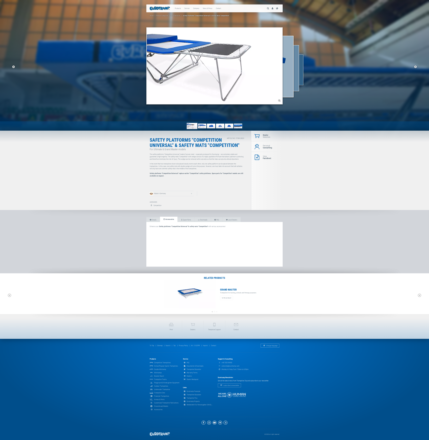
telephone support (214, 330)
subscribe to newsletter (231, 385)
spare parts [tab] (187, 220)
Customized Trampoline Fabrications (166, 403)
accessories (158, 410)
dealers (193, 330)
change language (272, 346)
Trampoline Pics (192, 398)
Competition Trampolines (162, 363)
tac (174, 346)
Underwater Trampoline (162, 389)
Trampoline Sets (159, 393)
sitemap (160, 346)
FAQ (187, 363)
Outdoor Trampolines (161, 386)
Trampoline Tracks (160, 379)
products (178, 8)
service (186, 8)
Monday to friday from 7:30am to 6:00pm (235, 369)
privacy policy (183, 346)
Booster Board (159, 376)
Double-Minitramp (160, 369)
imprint (205, 346)
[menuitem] (178, 8)
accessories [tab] (169, 219)
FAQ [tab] (217, 220)
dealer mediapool (192, 379)
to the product (226, 298)
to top (152, 346)
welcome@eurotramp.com (230, 366)
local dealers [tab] (232, 220)
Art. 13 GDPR (195, 346)
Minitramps (158, 373)
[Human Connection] (232, 395)
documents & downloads (195, 366)
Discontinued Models (161, 406)
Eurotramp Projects (193, 401)
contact (218, 8)
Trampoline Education (193, 369)
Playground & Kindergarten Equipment (166, 383)
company (196, 8)
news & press (207, 8)
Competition (157, 205)
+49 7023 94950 (226, 363)
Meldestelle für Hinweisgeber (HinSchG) (200, 405)
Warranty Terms (192, 373)
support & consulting (225, 359)
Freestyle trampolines (161, 396)
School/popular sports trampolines (166, 366)
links (185, 388)
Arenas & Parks (159, 399)
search (168, 346)
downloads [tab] (203, 220)
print (171, 330)
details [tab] (153, 220)
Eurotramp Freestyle (193, 391)
